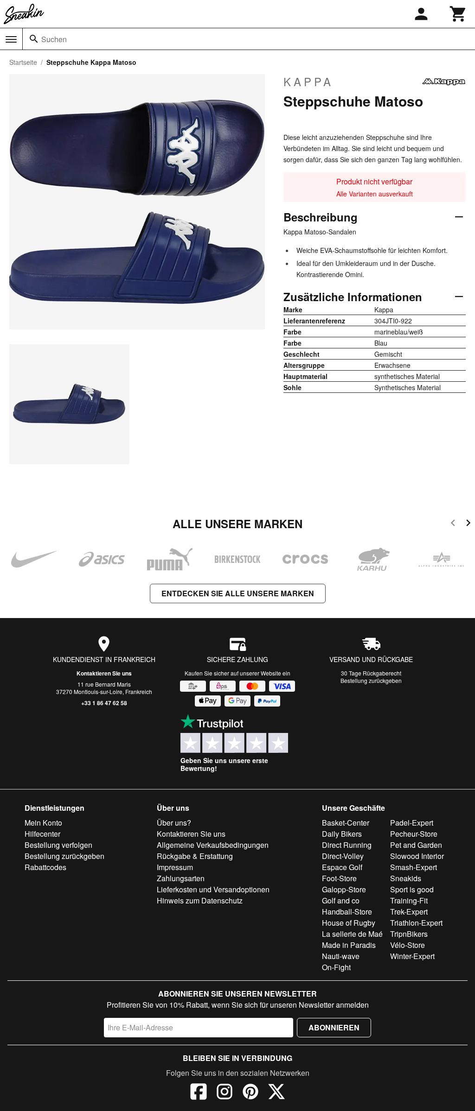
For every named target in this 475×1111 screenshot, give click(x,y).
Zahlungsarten (181, 878)
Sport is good (412, 889)
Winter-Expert (412, 956)
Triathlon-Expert (416, 922)
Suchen (54, 39)
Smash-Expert (413, 867)
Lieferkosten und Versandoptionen (213, 889)
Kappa (308, 81)
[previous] (453, 524)
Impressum (175, 867)
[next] (468, 524)
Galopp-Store (344, 889)
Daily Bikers (342, 833)
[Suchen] (33, 39)
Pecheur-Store (413, 833)
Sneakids (405, 878)
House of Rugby (348, 922)
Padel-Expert (411, 822)
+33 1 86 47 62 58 (104, 703)
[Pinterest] (250, 1093)
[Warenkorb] (458, 14)
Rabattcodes (45, 867)
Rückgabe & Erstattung (195, 856)
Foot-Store (339, 878)
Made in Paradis (349, 945)
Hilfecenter (42, 833)
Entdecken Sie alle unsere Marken (237, 593)
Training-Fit (409, 900)
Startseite (23, 62)
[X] (276, 1093)
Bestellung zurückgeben (371, 680)
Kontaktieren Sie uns (104, 673)
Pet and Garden (416, 845)
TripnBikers (409, 933)
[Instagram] (224, 1093)
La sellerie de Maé (352, 933)
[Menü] (11, 39)
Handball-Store (347, 911)
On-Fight (336, 967)
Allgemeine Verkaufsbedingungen (213, 845)
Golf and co (340, 900)
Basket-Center (345, 822)
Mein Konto (43, 822)
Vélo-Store (407, 945)
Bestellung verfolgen (58, 845)
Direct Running (347, 845)
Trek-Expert (409, 911)
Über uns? (174, 822)
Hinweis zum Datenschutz (200, 900)
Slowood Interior (417, 856)
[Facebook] (198, 1093)
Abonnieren (333, 1027)
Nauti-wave (340, 956)
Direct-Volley (343, 856)
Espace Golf (342, 867)
